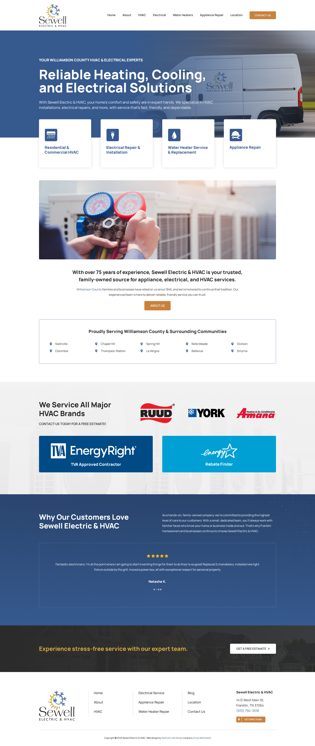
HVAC (98, 711)
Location (194, 702)
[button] (154, 589)
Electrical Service (151, 693)
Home (98, 693)
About (98, 702)
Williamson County (89, 289)
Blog (191, 693)
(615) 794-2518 (247, 710)
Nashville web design (172, 737)
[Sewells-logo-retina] (52, 5)
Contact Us (196, 711)
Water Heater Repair (154, 711)
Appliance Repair (151, 702)
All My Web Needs (202, 737)
